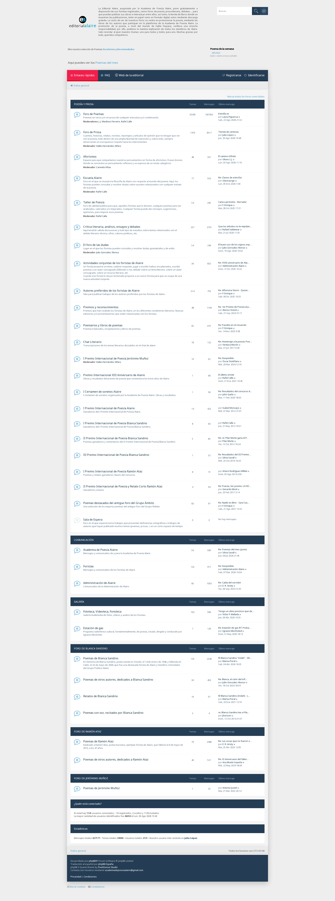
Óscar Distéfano (230, 361)
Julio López (228, 134)
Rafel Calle (126, 121)
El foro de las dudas (96, 245)
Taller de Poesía (93, 202)
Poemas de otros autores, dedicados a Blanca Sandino (118, 679)
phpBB (92, 860)
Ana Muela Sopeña (232, 762)
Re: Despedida (226, 358)
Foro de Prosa (92, 132)
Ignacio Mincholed (232, 630)
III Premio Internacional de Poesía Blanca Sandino (116, 455)
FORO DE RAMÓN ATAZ (87, 731)
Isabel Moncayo (230, 407)
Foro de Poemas (93, 114)
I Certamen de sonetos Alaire (102, 392)
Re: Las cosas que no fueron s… (235, 741)
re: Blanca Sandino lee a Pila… (233, 712)
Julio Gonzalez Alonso (107, 252)
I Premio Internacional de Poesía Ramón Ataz (112, 471)
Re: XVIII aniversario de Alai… (233, 262)
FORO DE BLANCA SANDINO (90, 648)
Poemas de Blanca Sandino (100, 658)
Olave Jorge (228, 180)
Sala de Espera (92, 519)
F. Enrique (227, 205)
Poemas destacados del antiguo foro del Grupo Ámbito (118, 503)
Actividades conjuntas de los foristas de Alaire (113, 263)
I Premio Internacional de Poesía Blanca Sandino (115, 423)
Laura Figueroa (230, 116)
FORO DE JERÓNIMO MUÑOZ (91, 778)
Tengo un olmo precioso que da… (236, 611)
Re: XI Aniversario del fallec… (233, 759)
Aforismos (89, 156)
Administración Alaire (233, 265)
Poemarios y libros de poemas (102, 325)
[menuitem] (105, 75)
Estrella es (223, 113)
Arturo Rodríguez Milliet (234, 471)
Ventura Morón (230, 344)
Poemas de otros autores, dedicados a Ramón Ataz (115, 759)
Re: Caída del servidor (229, 582)
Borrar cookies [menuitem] (77, 886)
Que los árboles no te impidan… (235, 226)
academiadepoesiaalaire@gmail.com (124, 870)
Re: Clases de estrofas (230, 177)
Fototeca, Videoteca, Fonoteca (102, 611)
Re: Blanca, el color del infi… (232, 679)
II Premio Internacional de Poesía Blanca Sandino (115, 438)
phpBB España (105, 864)
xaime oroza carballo (227, 55)
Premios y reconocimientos (100, 307)
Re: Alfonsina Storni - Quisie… (234, 290)
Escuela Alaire (92, 178)
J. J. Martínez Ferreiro (109, 121)
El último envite (226, 374)
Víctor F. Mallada (230, 614)
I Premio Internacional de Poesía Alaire (109, 408)
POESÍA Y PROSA (84, 104)
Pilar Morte (228, 441)
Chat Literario (92, 342)
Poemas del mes (106, 63)
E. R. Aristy (227, 585)
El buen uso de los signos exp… (235, 244)
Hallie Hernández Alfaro (108, 145)
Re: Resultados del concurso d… (235, 391)
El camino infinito (227, 156)
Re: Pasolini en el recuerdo (232, 325)
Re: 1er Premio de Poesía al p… (234, 306)
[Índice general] (82, 21)
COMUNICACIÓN (84, 540)
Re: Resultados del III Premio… (234, 454)
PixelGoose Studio (108, 867)
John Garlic (228, 394)
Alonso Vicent (229, 310)
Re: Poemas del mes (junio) (232, 549)
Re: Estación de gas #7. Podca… (234, 627)
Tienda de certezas (228, 131)
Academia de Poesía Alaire (100, 550)
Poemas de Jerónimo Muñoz (101, 788)
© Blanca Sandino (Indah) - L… (234, 695)
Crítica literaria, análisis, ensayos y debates (111, 227)
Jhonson (226, 715)
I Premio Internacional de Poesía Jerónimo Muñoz (115, 358)
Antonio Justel (229, 787)
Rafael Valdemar (231, 229)
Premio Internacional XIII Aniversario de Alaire (114, 375)
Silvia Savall (228, 457)
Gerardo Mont (229, 489)
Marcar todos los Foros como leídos (246, 96)
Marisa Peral (228, 661)
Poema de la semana (222, 48)
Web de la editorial (131, 75)
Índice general (78, 850)
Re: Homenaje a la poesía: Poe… (235, 341)
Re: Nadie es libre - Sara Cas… (234, 502)
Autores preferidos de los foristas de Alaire (111, 290)
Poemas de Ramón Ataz (98, 741)
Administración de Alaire (99, 583)
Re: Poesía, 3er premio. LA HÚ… (234, 486)
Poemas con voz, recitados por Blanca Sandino (113, 713)
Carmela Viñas (103, 167)
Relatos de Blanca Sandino (100, 696)
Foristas (88, 566)
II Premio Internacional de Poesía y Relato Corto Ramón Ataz (122, 486)
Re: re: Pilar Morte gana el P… (233, 437)
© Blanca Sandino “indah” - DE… (235, 657)
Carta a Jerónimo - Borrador (232, 201)
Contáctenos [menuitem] (98, 886)
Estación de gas (93, 628)
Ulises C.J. (227, 159)
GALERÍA (79, 601)
